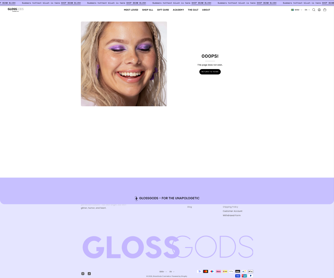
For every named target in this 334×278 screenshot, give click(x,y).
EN (306, 9)
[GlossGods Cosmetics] (15, 10)
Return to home (210, 72)
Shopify (184, 276)
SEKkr (297, 9)
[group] (167, 198)
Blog (189, 206)
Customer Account (232, 211)
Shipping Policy (230, 206)
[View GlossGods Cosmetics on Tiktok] (88, 274)
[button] (314, 10)
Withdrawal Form (232, 215)
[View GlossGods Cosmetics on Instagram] (82, 274)
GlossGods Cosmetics (162, 276)
